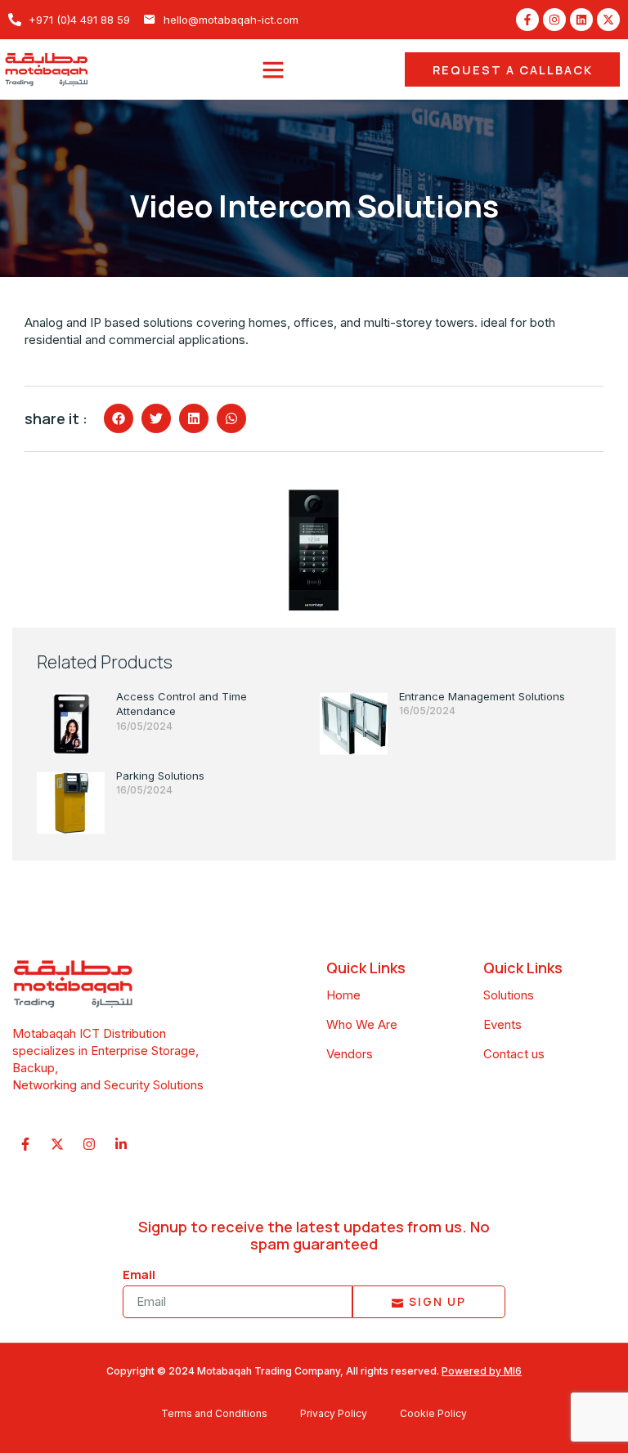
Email (139, 1274)
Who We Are (361, 1024)
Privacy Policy (333, 1413)
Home (343, 995)
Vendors (349, 1054)
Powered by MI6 (482, 1371)
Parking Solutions (160, 775)
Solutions (508, 995)
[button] (273, 69)
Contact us (514, 1054)
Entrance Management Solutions (482, 696)
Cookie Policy (433, 1413)
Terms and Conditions (214, 1413)
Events (502, 1024)
